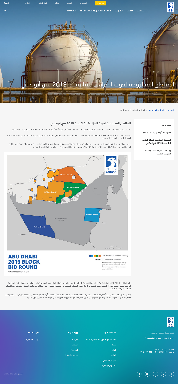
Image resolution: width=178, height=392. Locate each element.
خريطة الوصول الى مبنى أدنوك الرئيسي (160, 338)
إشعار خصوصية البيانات (13, 374)
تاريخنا (114, 350)
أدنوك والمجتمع (109, 361)
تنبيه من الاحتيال (71, 355)
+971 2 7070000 (161, 350)
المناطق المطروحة (156, 110)
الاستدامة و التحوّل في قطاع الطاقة (101, 340)
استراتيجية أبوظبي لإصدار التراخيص (157, 133)
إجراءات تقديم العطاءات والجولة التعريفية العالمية (158, 152)
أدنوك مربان (100, 3)
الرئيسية (171, 110)
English (6, 3)
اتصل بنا (27, 3)
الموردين (69, 3)
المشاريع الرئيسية (109, 366)
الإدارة (113, 355)
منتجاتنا (75, 345)
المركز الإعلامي (42, 3)
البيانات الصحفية (32, 340)
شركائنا (75, 340)
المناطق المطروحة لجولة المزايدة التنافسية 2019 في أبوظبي (156, 141)
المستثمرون (83, 3)
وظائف (57, 3)
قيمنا (114, 345)
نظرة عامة (166, 125)
